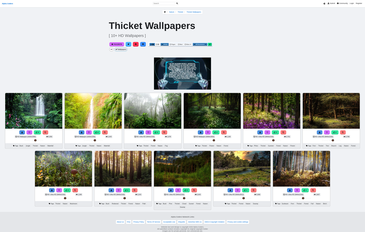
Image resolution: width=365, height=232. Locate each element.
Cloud (184, 203)
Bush (21, 146)
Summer (271, 146)
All (111, 49)
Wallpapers (121, 49)
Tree (327, 146)
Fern (314, 146)
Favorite (117, 44)
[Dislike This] (224, 132)
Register (359, 3)
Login (352, 3)
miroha (40, 140)
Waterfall (50, 146)
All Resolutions (200, 44)
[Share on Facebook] (143, 44)
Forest (153, 146)
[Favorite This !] (208, 132)
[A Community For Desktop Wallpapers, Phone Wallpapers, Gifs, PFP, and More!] (165, 12)
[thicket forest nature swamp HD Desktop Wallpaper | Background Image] (242, 186)
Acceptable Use (169, 222)
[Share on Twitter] (128, 44)
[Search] (177, 3)
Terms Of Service (153, 222)
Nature (171, 12)
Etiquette (181, 222)
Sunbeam (285, 203)
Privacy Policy (138, 222)
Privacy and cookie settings (237, 222)
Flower (211, 146)
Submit (332, 3)
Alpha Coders (7, 4)
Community (343, 3)
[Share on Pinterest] (136, 44)
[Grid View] (152, 44)
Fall (312, 203)
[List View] (157, 44)
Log (340, 146)
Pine (170, 203)
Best (180, 44)
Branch (333, 146)
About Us (120, 222)
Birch (325, 203)
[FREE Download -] (201, 132)
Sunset (191, 203)
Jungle (28, 146)
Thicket (180, 12)
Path (144, 203)
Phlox (256, 146)
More (188, 44)
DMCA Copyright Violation (214, 222)
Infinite (165, 44)
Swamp (182, 207)
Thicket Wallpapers (194, 12)
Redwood (115, 203)
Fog (166, 146)
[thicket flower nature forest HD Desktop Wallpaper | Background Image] (212, 128)
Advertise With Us (195, 222)
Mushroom (73, 203)
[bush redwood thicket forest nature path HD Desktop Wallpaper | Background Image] (123, 186)
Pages (173, 44)
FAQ (128, 222)
